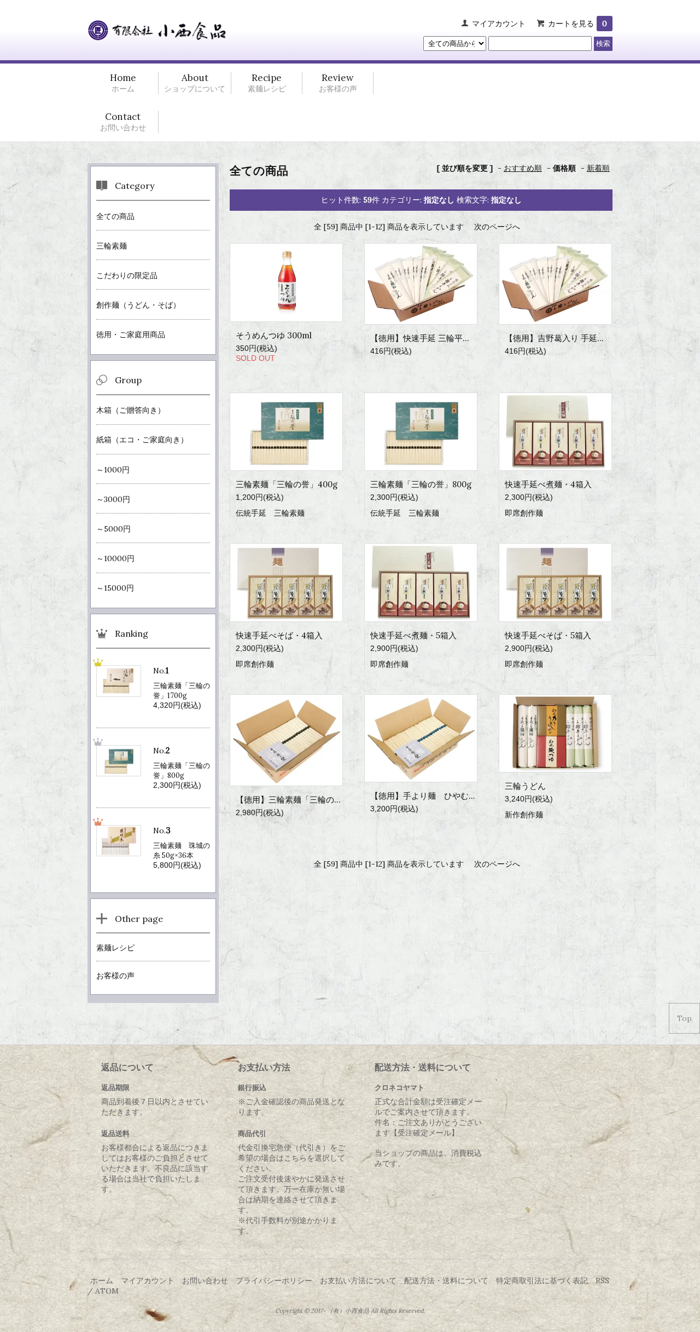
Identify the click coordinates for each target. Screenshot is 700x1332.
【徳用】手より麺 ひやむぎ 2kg (431, 796)
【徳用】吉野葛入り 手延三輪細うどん (575, 338)
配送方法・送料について (446, 1280)
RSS (602, 1280)
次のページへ (497, 227)
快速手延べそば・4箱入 (279, 635)
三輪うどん (525, 786)
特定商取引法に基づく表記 (542, 1280)
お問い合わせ (205, 1280)
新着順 (598, 168)
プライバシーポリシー (274, 1280)
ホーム (101, 1280)
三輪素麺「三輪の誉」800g (420, 484)
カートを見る (577, 23)
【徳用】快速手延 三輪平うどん (428, 338)
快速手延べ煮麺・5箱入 (413, 635)
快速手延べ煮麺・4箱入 (548, 484)
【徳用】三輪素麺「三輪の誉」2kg (300, 799)
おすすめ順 (523, 168)
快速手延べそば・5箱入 (548, 635)
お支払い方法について (358, 1280)
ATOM (107, 1291)
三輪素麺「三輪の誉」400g (286, 484)
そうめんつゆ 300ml (274, 335)
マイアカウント (499, 23)
